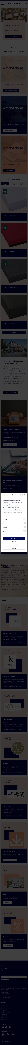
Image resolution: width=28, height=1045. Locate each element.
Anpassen (13, 541)
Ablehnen (14, 548)
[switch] (24, 523)
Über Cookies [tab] (23, 494)
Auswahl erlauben (14, 545)
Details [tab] (14, 494)
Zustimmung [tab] (5, 495)
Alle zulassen (14, 538)
